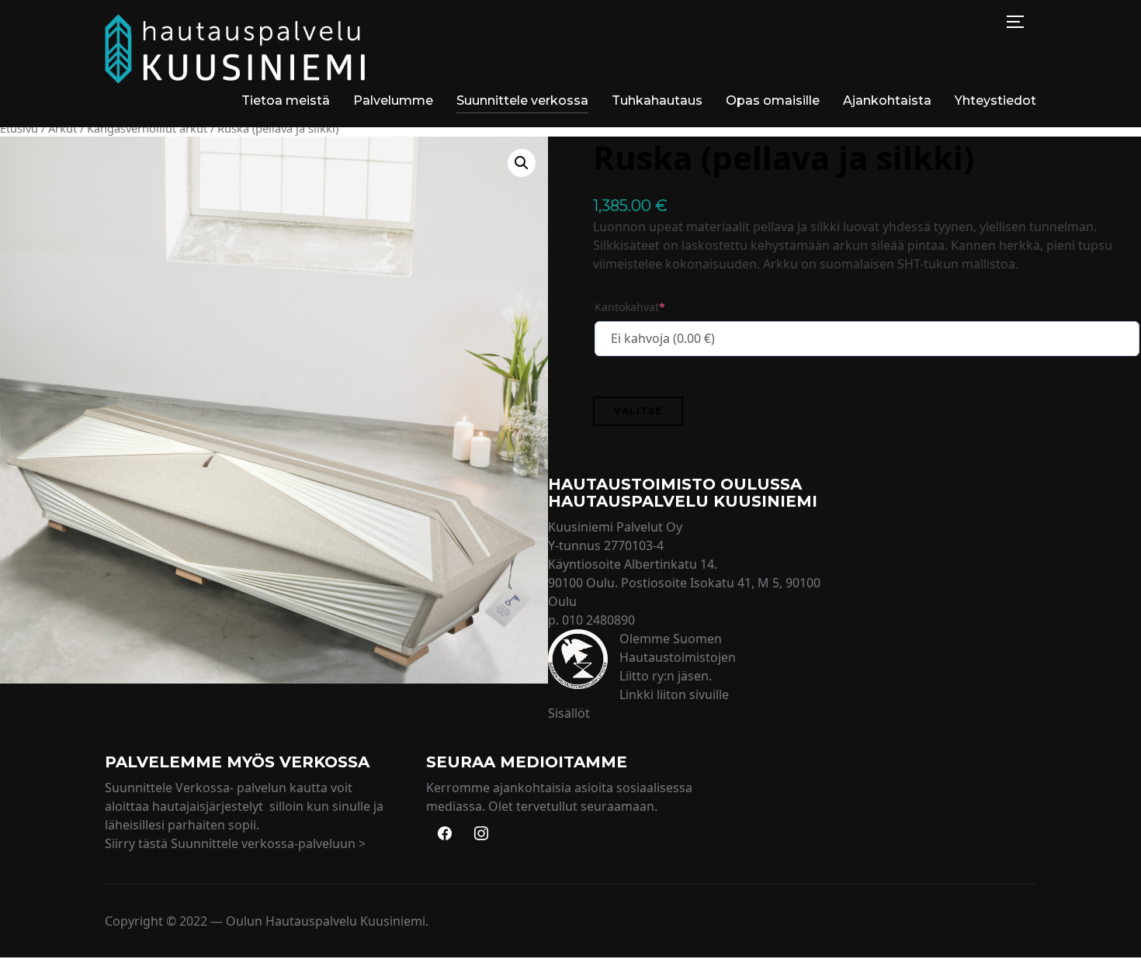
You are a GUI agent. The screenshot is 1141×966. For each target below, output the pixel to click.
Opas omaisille (773, 100)
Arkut (62, 128)
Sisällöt (569, 713)
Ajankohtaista (887, 100)
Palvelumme (393, 100)
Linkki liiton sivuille (674, 694)
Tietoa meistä (285, 100)
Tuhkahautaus (657, 100)
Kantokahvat (630, 306)
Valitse (638, 411)
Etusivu (19, 128)
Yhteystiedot (995, 100)
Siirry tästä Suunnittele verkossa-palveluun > (235, 843)
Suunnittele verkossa (522, 100)
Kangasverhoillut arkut (147, 128)
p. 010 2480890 (591, 619)
